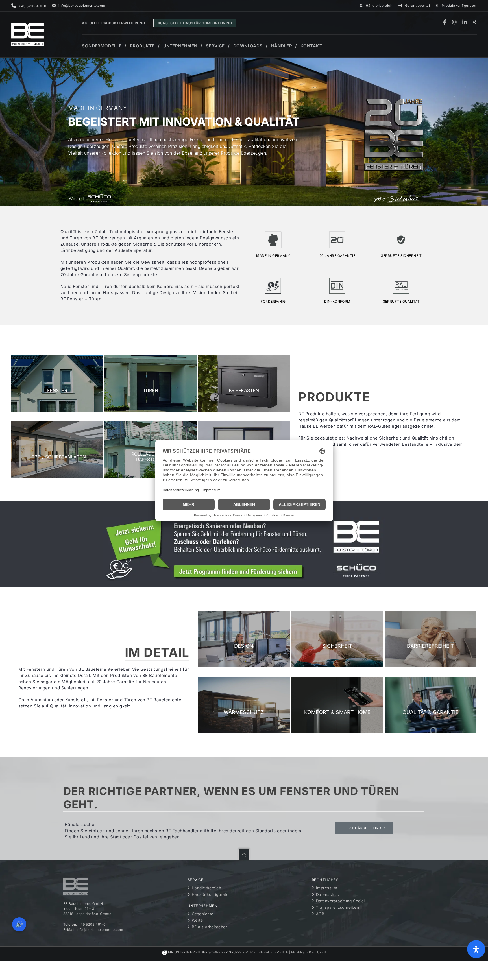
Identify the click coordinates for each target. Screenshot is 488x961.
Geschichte (202, 914)
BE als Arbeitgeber (209, 927)
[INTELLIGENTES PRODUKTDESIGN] (244, 639)
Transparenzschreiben (337, 907)
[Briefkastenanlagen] (244, 383)
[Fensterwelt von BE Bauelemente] (57, 383)
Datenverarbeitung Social (340, 901)
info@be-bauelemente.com (81, 5)
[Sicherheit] (337, 639)
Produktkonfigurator (459, 5)
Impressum (326, 888)
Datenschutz (328, 894)
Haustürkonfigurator (211, 894)
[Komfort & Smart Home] (337, 705)
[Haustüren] (150, 383)
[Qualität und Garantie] (431, 705)
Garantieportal (417, 5)
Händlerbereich (379, 5)
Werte (197, 920)
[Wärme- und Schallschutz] (244, 705)
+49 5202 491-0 (92, 924)
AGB (320, 914)
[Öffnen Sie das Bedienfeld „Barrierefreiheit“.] (476, 949)
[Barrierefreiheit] (431, 639)
